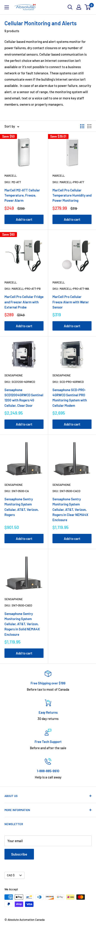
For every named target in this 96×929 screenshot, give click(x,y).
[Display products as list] (90, 126)
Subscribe (19, 854)
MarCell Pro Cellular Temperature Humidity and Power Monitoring (72, 195)
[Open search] (70, 7)
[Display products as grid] (82, 126)
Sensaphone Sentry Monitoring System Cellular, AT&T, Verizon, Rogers (21, 507)
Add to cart (24, 219)
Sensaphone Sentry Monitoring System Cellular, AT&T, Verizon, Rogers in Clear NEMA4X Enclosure (70, 509)
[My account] (79, 7)
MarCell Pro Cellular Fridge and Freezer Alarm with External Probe (24, 302)
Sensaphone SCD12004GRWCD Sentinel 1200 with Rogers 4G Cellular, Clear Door (23, 397)
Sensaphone (13, 375)
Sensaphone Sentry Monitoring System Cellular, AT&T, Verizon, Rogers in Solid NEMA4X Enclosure (22, 624)
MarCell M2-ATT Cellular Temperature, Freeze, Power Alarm (22, 195)
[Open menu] (6, 7)
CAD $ (11, 875)
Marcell (10, 175)
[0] (88, 7)
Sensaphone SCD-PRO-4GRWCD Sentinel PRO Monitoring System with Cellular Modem (69, 397)
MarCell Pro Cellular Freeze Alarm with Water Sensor (70, 302)
